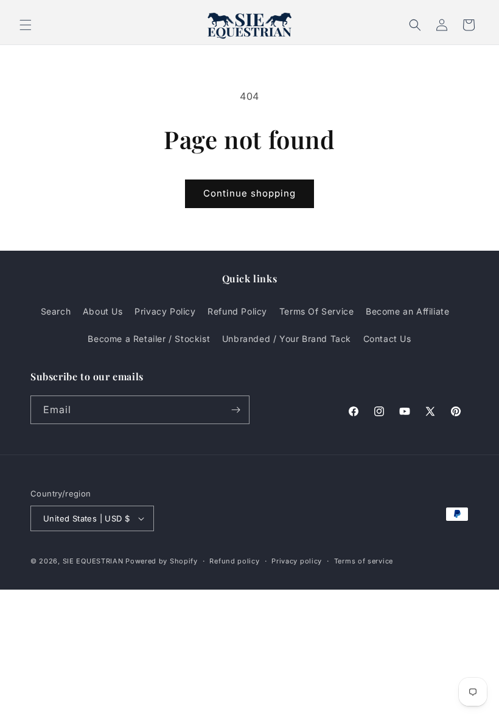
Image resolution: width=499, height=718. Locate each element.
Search (56, 311)
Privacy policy (296, 561)
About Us (103, 311)
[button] (25, 25)
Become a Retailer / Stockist (149, 338)
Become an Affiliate (407, 311)
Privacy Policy (164, 311)
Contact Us (387, 338)
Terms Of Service (316, 311)
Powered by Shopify (161, 561)
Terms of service (363, 561)
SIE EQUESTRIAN (93, 561)
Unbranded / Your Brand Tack (286, 338)
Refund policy (234, 561)
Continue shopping (249, 193)
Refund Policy (237, 311)
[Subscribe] (235, 410)
